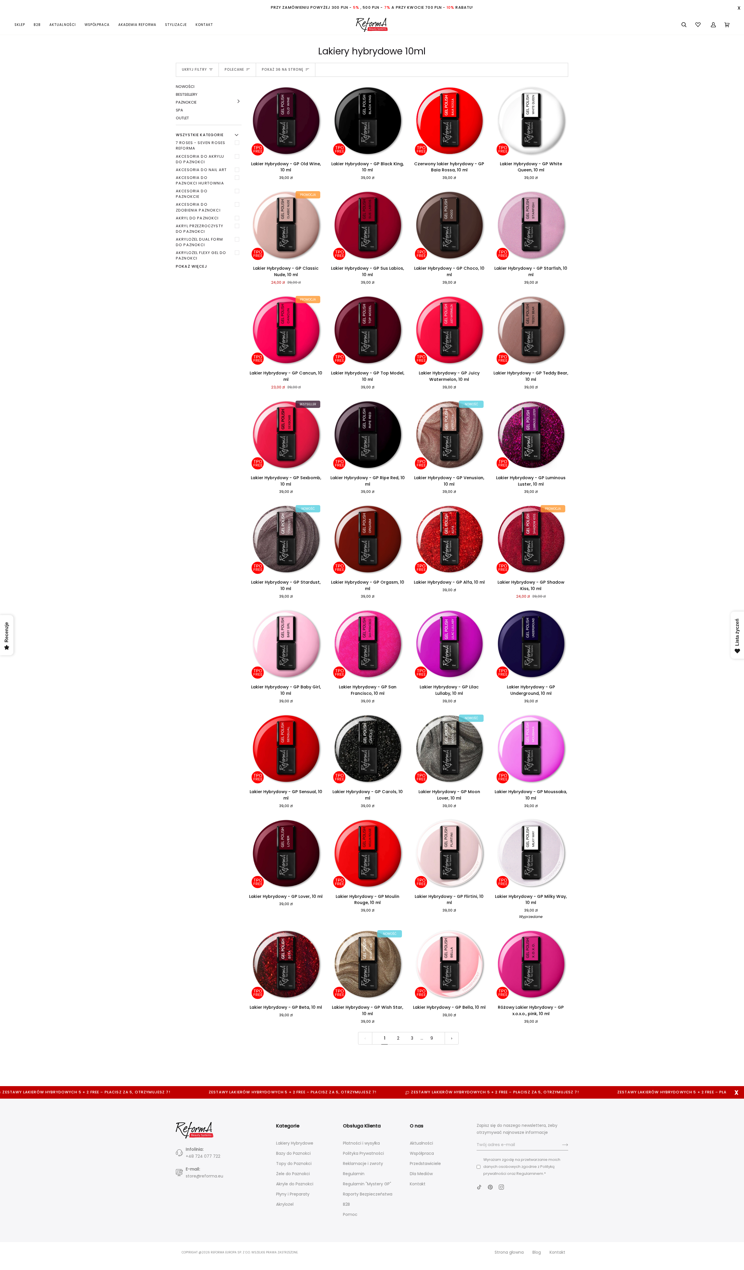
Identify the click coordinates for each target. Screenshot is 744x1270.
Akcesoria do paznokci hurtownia (200, 180)
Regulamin (353, 1174)
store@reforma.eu (204, 1176)
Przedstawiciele (425, 1163)
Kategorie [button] (287, 1125)
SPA (179, 110)
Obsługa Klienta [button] (362, 1125)
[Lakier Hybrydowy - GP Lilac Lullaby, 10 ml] (449, 644)
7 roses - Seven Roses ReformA (200, 145)
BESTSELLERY (186, 94)
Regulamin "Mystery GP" (367, 1184)
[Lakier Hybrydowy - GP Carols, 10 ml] (367, 749)
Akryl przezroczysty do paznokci (199, 228)
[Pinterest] (490, 1187)
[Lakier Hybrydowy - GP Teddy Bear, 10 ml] (530, 330)
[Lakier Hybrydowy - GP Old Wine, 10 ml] (285, 121)
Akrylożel (285, 1204)
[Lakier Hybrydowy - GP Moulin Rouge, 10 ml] (367, 853)
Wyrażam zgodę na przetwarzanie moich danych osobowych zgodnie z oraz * (521, 1166)
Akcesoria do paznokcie (192, 194)
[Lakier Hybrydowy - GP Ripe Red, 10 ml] (367, 435)
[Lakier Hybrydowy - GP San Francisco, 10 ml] (367, 644)
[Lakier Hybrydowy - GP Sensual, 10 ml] (285, 749)
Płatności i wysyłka (361, 1143)
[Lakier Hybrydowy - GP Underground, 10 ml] (530, 644)
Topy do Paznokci (294, 1163)
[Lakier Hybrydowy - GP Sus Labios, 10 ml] (367, 225)
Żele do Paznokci (293, 1174)
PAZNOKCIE (186, 102)
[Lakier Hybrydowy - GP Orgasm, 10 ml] (367, 539)
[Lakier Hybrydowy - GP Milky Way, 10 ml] (530, 853)
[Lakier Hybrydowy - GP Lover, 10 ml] (285, 853)
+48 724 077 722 (203, 1156)
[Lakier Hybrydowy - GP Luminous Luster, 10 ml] (530, 435)
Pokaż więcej (191, 266)
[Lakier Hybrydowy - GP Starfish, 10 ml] (530, 225)
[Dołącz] (560, 1145)
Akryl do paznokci (197, 218)
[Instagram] (501, 1187)
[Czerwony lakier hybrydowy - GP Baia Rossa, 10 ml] (449, 121)
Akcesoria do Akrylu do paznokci (200, 159)
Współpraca (422, 1153)
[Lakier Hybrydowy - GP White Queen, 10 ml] (530, 121)
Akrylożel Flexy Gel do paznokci (201, 255)
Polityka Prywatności (363, 1153)
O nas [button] (416, 1125)
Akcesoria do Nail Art (201, 169)
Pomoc (350, 1214)
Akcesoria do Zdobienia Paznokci (198, 207)
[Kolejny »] (452, 1038)
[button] (22, 25)
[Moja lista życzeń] (699, 25)
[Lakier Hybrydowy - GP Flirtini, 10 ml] (449, 853)
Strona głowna (509, 1252)
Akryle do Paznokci (294, 1184)
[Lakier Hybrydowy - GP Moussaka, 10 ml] (530, 749)
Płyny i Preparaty (293, 1194)
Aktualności (421, 1143)
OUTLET (182, 118)
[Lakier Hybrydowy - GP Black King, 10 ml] (367, 121)
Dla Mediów (421, 1174)
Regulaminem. (530, 1173)
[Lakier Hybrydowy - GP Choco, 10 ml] (449, 225)
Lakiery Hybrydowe (294, 1143)
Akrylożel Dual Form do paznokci (199, 242)
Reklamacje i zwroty (363, 1163)
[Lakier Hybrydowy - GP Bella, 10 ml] (449, 964)
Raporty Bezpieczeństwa (367, 1194)
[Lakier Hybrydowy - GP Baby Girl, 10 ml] (285, 644)
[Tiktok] (479, 1187)
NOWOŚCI (185, 86)
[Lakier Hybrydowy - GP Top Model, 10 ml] (367, 330)
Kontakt (417, 1184)
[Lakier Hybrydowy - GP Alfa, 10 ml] (449, 539)
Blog (536, 1252)
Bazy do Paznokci (293, 1153)
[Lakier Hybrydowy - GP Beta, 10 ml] (285, 964)
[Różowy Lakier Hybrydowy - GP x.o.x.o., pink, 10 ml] (530, 964)
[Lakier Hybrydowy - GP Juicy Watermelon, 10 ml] (449, 330)
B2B (346, 1204)
